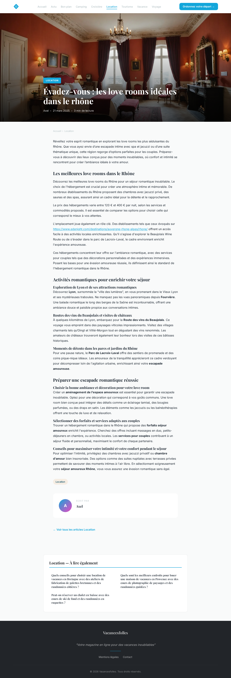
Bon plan (66, 6)
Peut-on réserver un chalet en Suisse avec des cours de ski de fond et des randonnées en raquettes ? (80, 599)
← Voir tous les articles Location (74, 529)
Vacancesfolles (115, 632)
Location (111, 6)
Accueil (42, 6)
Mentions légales (109, 656)
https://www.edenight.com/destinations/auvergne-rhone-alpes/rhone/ (100, 229)
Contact (127, 656)
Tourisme (127, 6)
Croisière (96, 6)
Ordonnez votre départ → (199, 6)
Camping (81, 6)
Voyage (156, 6)
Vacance (142, 6)
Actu (53, 6)
